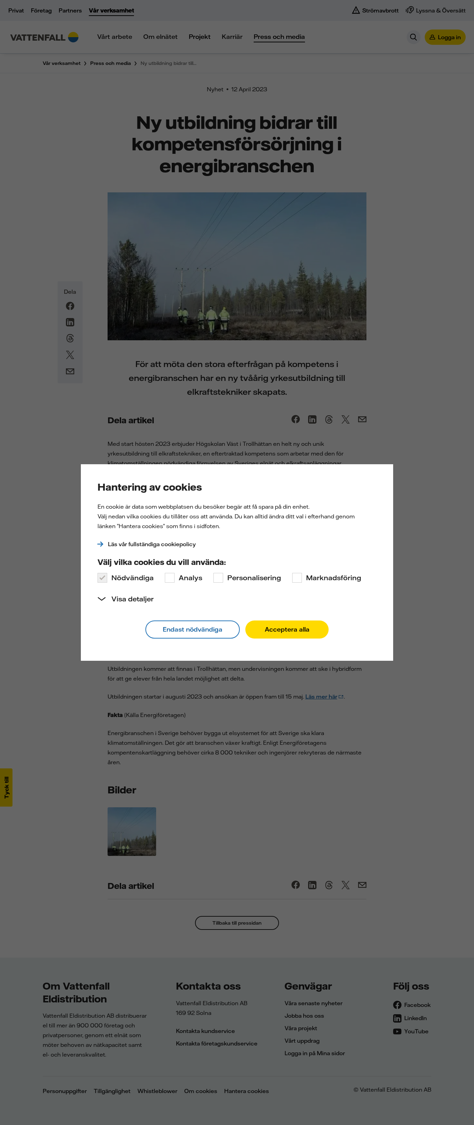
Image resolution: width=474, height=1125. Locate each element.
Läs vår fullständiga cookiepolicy (152, 544)
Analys (190, 577)
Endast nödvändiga (192, 629)
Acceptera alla (287, 629)
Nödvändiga (132, 577)
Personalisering (254, 577)
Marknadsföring (333, 577)
